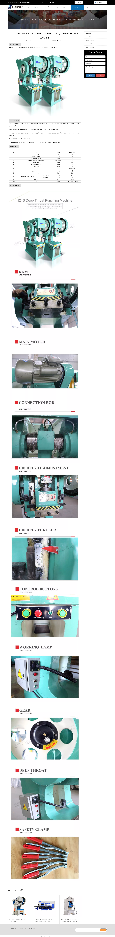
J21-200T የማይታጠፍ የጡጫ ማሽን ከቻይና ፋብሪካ (17, 920)
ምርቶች (16, 928)
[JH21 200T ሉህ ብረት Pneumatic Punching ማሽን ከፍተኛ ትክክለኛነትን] (71, 906)
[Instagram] (53, 2)
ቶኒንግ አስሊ (79, 2)
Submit (91, 75)
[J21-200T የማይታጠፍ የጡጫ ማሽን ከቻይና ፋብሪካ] (19, 906)
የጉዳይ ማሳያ (89, 37)
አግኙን (33, 928)
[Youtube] (50, 2)
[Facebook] (43, 2)
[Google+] (45, 2)
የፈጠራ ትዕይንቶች (90, 43)
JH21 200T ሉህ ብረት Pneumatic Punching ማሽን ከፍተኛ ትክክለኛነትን (69, 920)
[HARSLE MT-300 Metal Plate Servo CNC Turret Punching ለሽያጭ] (45, 906)
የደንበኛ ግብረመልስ (90, 47)
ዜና (20, 928)
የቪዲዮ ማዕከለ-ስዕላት (91, 40)
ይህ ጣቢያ (65, 41)
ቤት (9, 928)
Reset (100, 75)
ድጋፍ (23, 928)
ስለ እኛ (12, 928)
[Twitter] (48, 2)
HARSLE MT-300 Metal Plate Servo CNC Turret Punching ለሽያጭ (44, 920)
